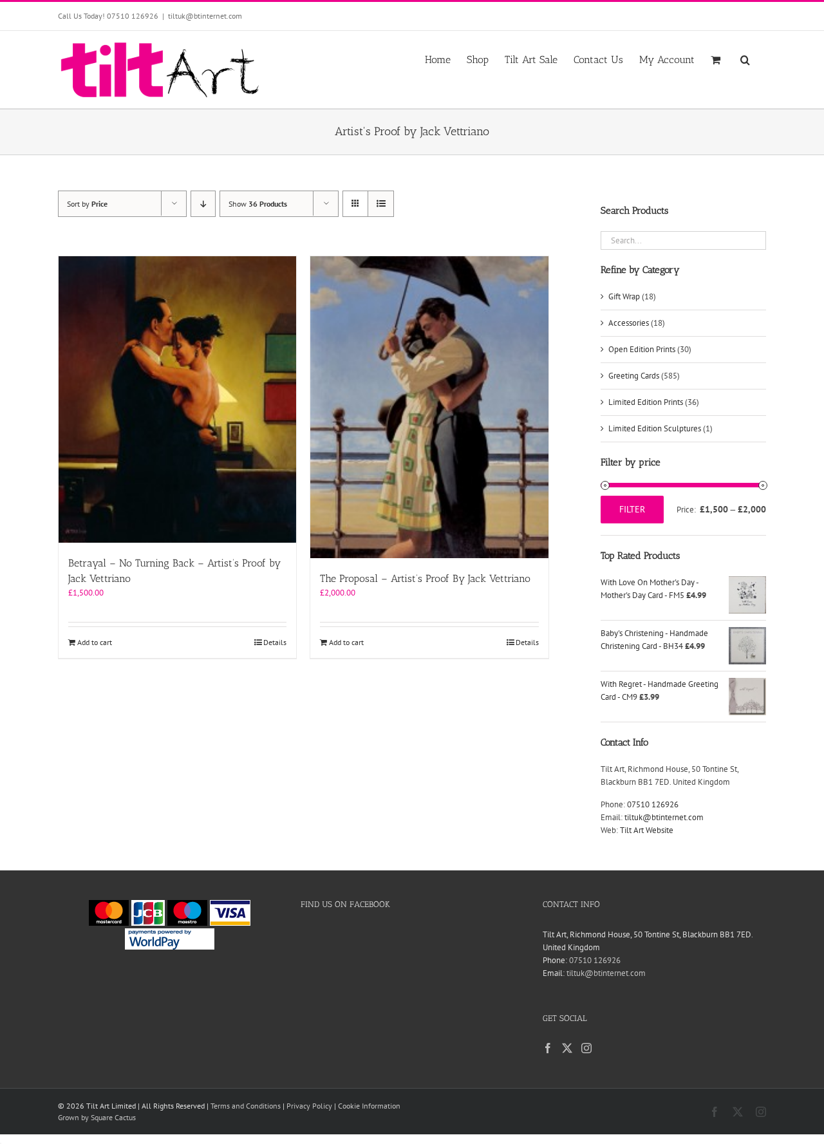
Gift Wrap (624, 296)
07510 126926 (653, 804)
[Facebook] (548, 1048)
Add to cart (94, 642)
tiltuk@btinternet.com (205, 16)
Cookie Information (369, 1106)
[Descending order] (203, 204)
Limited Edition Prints (645, 402)
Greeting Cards (633, 375)
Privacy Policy (309, 1106)
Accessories (628, 322)
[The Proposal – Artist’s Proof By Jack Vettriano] (429, 407)
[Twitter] (567, 1048)
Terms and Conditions (246, 1106)
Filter (632, 509)
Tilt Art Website (646, 830)
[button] (745, 58)
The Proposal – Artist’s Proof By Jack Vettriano (425, 578)
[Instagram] (586, 1048)
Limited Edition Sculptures (654, 428)
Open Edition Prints (641, 349)
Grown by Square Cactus (97, 1117)
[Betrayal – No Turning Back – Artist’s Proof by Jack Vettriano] (177, 399)
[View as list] (380, 203)
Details (274, 642)
